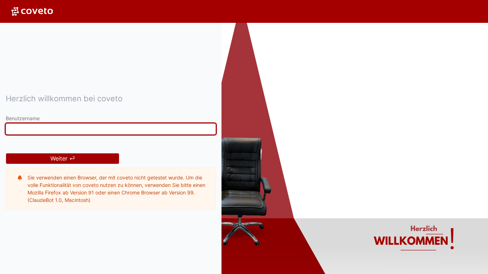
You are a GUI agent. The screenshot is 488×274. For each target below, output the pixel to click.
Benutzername (23, 118)
